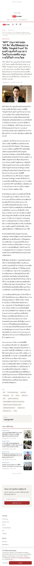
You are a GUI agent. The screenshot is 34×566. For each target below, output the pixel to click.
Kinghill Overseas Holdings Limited (12, 404)
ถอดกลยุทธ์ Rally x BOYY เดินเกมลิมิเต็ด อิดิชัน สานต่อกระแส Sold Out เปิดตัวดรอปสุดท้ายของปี (12, 434)
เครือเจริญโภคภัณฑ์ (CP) (9, 408)
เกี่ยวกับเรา (4, 541)
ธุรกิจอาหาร (24, 395)
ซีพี (4, 392)
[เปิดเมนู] (20, 24)
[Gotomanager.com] (17, 16)
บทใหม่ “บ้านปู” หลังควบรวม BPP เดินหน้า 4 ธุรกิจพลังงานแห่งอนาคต (12, 465)
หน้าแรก (4, 30)
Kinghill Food (21, 408)
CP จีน (15, 411)
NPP (4, 398)
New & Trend (5, 522)
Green (3, 525)
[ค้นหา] (13, 24)
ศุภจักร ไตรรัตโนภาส (13, 398)
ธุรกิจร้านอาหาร (7, 411)
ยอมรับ (20, 563)
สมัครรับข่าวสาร (17, 503)
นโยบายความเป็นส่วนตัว (24, 557)
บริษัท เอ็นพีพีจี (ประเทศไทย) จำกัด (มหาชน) (13, 401)
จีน (12, 395)
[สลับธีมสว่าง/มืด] (16, 24)
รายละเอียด (5, 563)
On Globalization (6, 528)
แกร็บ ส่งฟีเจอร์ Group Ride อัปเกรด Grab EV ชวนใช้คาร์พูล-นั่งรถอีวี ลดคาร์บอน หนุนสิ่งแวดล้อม (12, 445)
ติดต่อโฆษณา (5, 544)
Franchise (23, 392)
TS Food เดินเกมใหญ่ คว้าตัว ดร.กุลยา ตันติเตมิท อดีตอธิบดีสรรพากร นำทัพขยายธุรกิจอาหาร (12, 455)
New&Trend (11, 30)
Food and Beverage (13, 392)
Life (3, 530)
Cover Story (5, 519)
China (17, 395)
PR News (4, 533)
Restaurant (6, 395)
